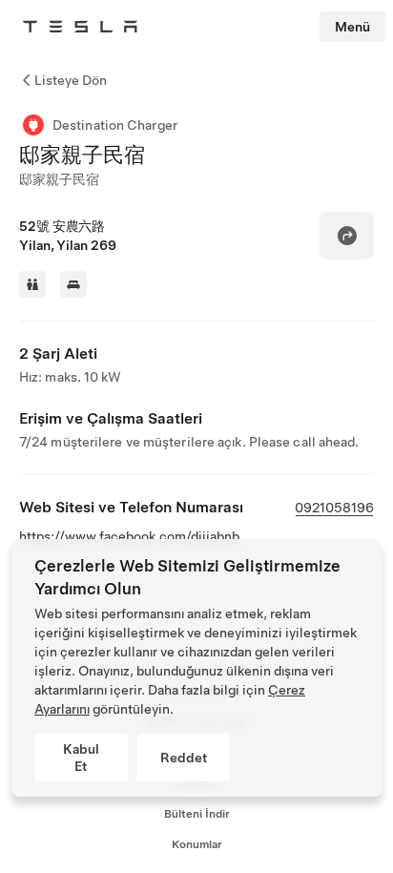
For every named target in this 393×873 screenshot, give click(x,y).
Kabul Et (81, 757)
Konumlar (197, 844)
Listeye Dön (70, 80)
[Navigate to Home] (80, 26)
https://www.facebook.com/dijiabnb (129, 536)
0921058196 (334, 507)
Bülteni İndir (197, 814)
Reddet (183, 757)
